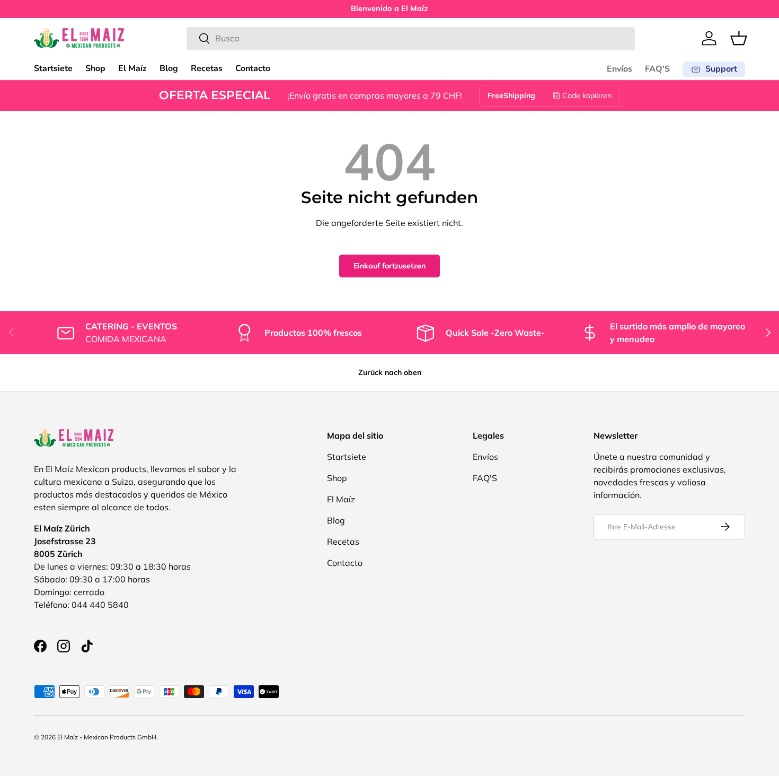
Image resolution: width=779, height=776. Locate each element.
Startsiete (53, 68)
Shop (95, 68)
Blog (169, 68)
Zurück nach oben (389, 372)
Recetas (207, 68)
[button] (738, 38)
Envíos (619, 69)
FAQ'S (657, 69)
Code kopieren (587, 95)
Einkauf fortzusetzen (389, 266)
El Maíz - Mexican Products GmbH (106, 737)
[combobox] (411, 38)
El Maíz (132, 68)
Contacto (252, 68)
